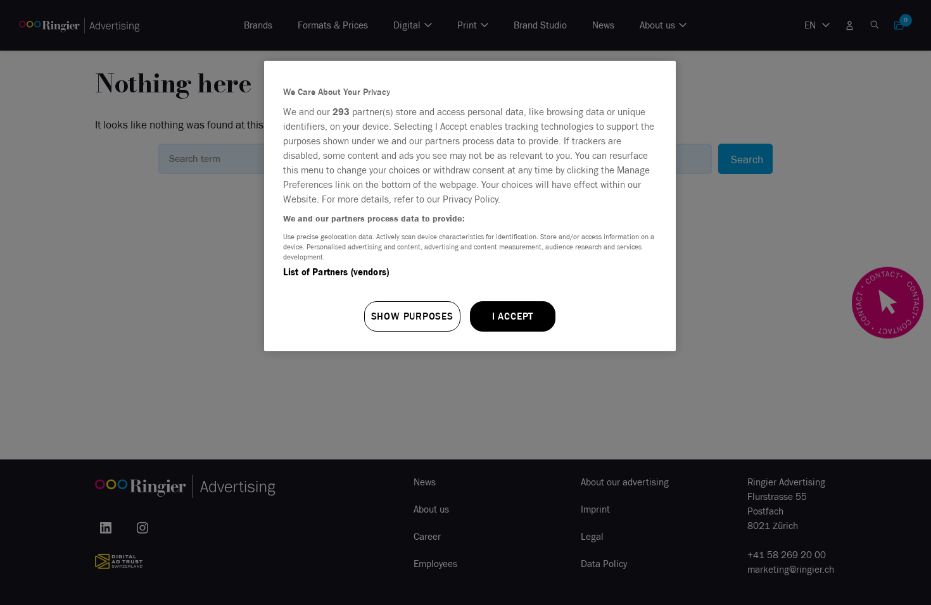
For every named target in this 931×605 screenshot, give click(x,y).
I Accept (512, 316)
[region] (470, 206)
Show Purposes (412, 316)
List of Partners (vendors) (336, 272)
